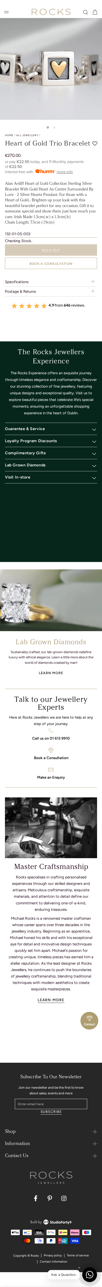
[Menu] (6, 12)
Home (9, 135)
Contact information (53, 1261)
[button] (85, 12)
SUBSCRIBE (51, 1112)
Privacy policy (53, 1255)
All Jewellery (27, 135)
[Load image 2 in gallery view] (54, 127)
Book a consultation (51, 264)
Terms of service (78, 1255)
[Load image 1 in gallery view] (48, 127)
